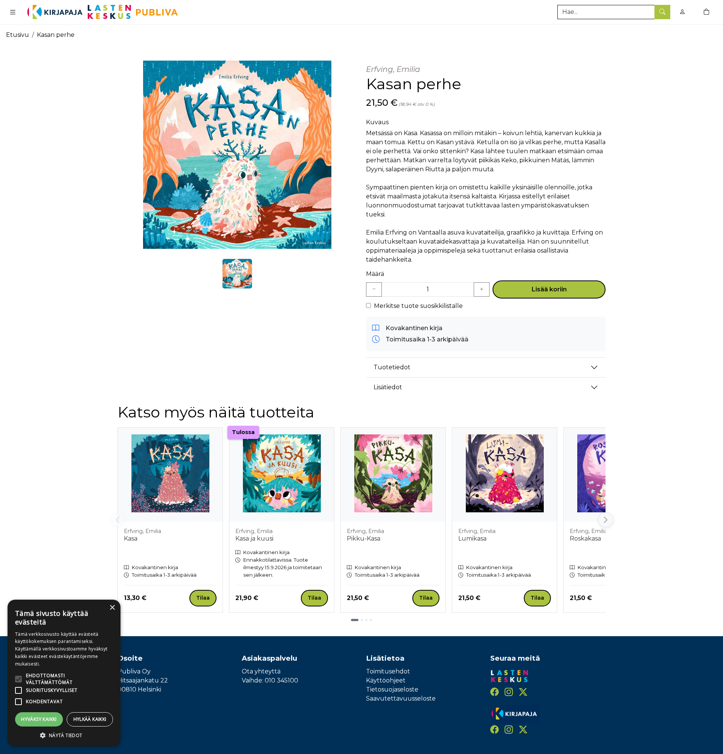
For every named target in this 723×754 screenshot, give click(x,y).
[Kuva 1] (237, 274)
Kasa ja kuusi (254, 538)
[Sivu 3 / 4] (366, 620)
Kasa (130, 538)
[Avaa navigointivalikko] (13, 12)
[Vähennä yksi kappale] (374, 289)
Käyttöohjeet (386, 680)
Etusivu (17, 34)
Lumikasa (472, 538)
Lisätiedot (388, 387)
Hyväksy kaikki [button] (39, 719)
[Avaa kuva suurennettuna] (237, 155)
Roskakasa (585, 538)
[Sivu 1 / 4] (354, 620)
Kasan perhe (56, 34)
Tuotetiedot (392, 367)
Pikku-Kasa (363, 538)
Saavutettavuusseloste (401, 698)
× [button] (112, 608)
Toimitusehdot (388, 671)
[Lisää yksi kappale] (482, 289)
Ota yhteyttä (261, 671)
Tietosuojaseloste (392, 689)
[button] (64, 735)
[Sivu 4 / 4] (371, 620)
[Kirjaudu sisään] (682, 11)
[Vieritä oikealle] (607, 519)
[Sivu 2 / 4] (362, 620)
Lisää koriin (549, 289)
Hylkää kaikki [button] (90, 719)
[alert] (64, 673)
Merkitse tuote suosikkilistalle (418, 305)
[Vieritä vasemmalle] (117, 519)
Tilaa (203, 597)
